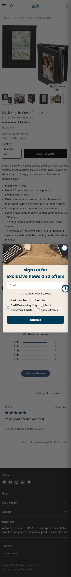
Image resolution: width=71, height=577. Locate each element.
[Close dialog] (64, 248)
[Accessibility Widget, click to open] (65, 288)
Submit (35, 320)
